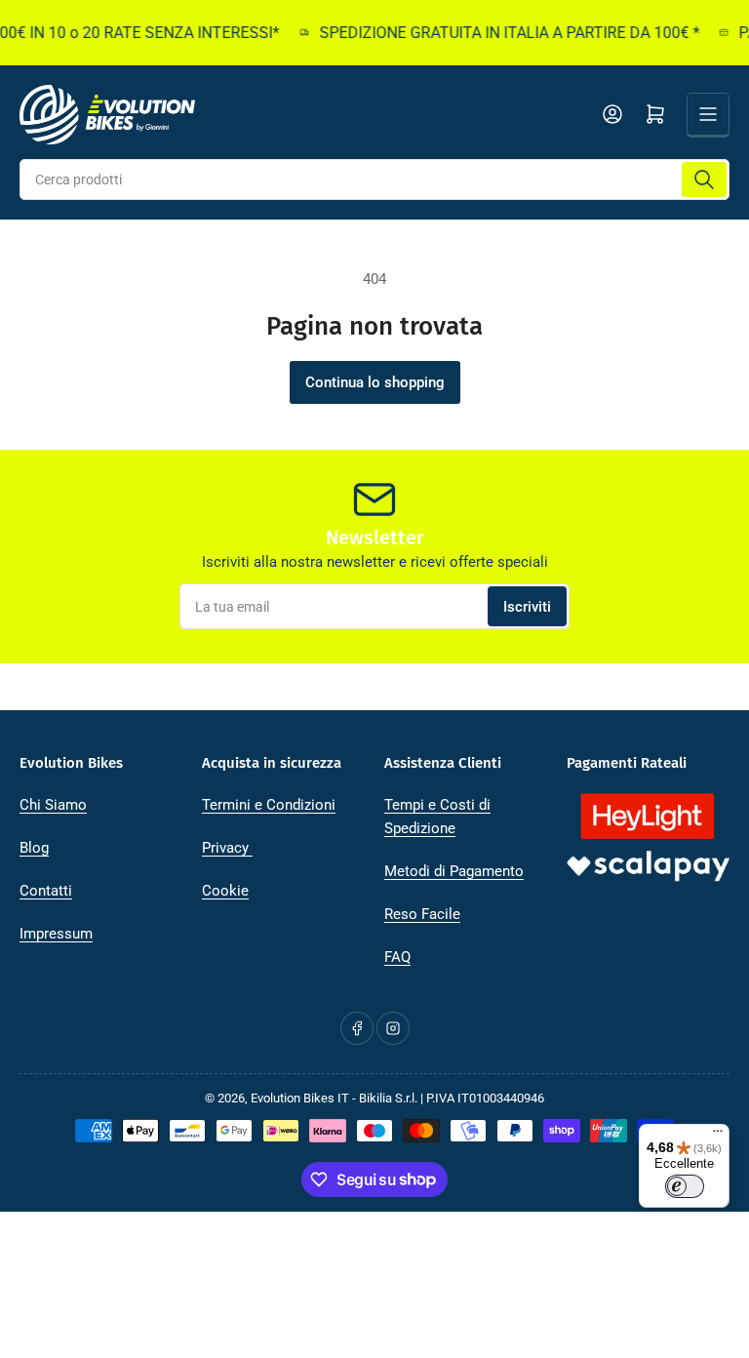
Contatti (46, 890)
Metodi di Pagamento (454, 871)
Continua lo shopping (375, 382)
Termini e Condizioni (268, 805)
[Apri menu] (708, 114)
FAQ (397, 957)
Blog (34, 848)
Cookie (225, 890)
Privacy (227, 848)
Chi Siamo (53, 805)
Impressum (56, 933)
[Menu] (717, 1135)
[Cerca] (704, 179)
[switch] (684, 1186)
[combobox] (374, 179)
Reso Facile (422, 914)
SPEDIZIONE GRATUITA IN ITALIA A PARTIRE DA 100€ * (501, 32)
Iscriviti (527, 607)
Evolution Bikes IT (300, 1098)
